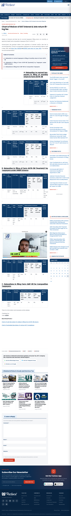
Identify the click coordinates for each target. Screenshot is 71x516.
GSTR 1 (30, 351)
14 (62, 270)
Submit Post (59, 1)
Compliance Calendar (51, 502)
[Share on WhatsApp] (43, 34)
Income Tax (7, 14)
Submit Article (62, 498)
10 (51, 270)
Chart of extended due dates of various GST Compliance (18, 325)
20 (59, 273)
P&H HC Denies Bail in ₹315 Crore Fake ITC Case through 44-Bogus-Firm (59, 115)
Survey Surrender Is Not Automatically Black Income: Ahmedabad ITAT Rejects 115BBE (59, 129)
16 (67, 270)
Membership (62, 504)
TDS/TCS (23, 502)
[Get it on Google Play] (48, 484)
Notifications (49, 495)
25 (54, 276)
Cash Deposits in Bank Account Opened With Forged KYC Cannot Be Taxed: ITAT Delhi (59, 184)
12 (56, 270)
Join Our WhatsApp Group (12, 360)
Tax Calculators (49, 504)
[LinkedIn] (13, 500)
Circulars (48, 498)
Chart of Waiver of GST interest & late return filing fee (24, 28)
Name (5, 439)
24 (51, 276)
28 (62, 276)
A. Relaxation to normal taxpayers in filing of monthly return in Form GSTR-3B (25, 59)
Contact (61, 502)
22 (65, 273)
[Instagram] (16, 500)
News (19, 21)
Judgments (49, 500)
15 (65, 270)
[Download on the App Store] (58, 484)
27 (59, 276)
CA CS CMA (47, 14)
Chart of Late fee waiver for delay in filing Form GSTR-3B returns (20, 322)
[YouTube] (10, 500)
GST (42, 14)
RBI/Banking (36, 500)
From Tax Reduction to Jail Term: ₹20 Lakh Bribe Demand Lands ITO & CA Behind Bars (59, 164)
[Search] (69, 14)
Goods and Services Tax (11, 21)
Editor (5, 33)
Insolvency (36, 502)
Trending (25, 33)
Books (50, 1)
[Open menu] (68, 5)
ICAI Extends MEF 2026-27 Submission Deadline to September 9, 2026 (57, 170)
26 (56, 276)
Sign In (66, 1)
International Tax (25, 504)
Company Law (26, 14)
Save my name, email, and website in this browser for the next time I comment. (21, 457)
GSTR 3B (37, 351)
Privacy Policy (57, 510)
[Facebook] (3, 500)
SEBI (59, 14)
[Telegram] (6, 504)
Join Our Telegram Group (29, 360)
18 (53, 273)
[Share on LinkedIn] (40, 34)
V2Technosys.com (28, 510)
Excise (32, 14)
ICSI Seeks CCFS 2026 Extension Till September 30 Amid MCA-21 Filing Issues (59, 157)
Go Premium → (59, 67)
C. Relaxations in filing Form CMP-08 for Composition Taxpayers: (22, 67)
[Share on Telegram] (46, 34)
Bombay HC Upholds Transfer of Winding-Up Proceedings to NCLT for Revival (33, 18)
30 (67, 276)
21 (62, 273)
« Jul (51, 281)
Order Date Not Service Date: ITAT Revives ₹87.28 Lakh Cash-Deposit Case (59, 122)
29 (65, 276)
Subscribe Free (29, 482)
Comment (6, 423)
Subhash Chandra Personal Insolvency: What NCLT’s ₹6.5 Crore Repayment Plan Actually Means (59, 177)
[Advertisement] (12, 85)
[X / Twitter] (6, 500)
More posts (53, 106)
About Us (61, 495)
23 (67, 273)
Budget (13, 14)
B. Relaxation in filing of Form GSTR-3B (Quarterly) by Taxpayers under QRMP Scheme (25, 63)
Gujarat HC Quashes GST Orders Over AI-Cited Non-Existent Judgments (59, 96)
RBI (56, 14)
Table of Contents (25, 55)
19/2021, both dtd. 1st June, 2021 (32, 48)
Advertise (61, 500)
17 (51, 273)
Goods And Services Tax (15, 351)
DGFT (52, 14)
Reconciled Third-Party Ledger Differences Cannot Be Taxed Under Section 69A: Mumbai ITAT (59, 136)
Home (2, 14)
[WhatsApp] (3, 504)
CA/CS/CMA (36, 504)
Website (5, 451)
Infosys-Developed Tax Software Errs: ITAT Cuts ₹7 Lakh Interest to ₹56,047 (59, 143)
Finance (63, 14)
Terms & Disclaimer (65, 510)
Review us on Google (11, 364)
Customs (37, 14)
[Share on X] (37, 34)
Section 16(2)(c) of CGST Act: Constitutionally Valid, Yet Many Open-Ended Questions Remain (58, 89)
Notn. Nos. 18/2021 (16, 48)
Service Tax (18, 14)
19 (56, 273)
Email (5, 445)
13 (59, 270)
